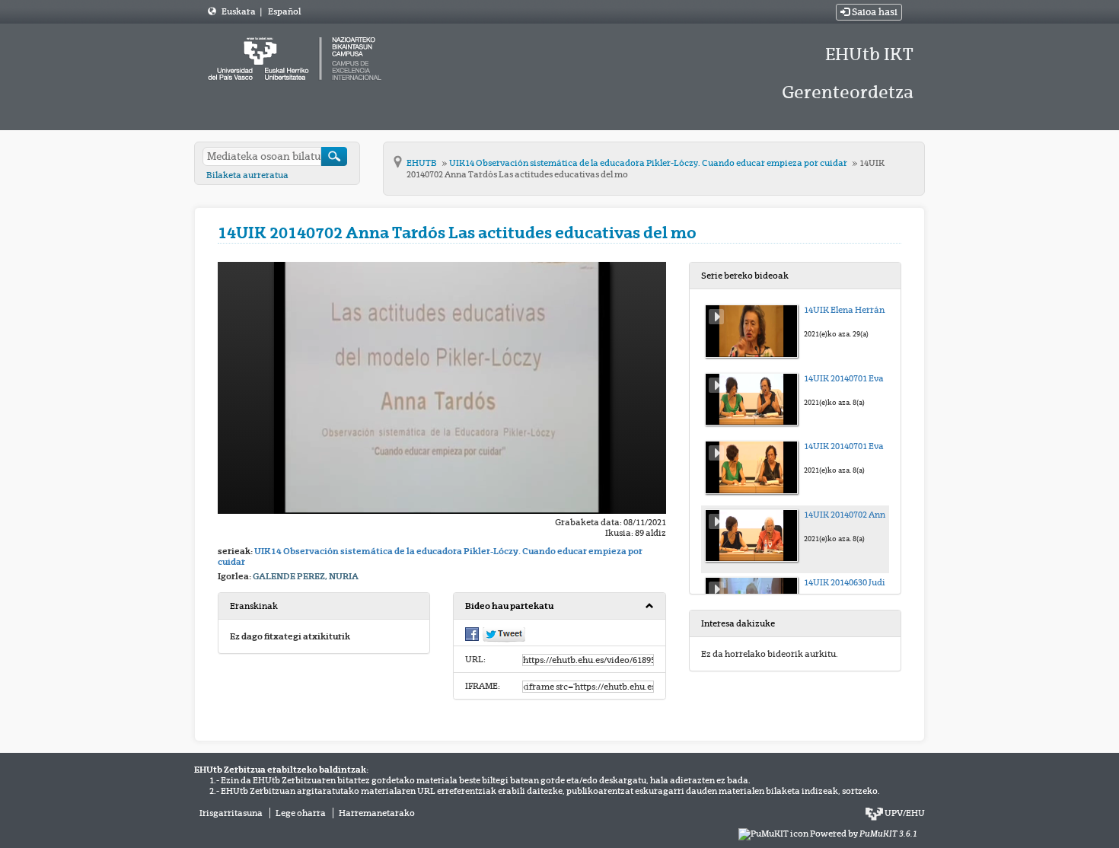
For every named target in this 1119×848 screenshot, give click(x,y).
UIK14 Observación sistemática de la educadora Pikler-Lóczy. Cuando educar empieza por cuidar (649, 163)
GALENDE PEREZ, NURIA (306, 576)
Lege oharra (301, 813)
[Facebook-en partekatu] (472, 633)
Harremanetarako (377, 813)
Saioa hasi (873, 12)
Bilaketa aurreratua (247, 175)
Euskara (239, 11)
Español (284, 11)
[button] (559, 606)
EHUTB (422, 163)
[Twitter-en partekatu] (504, 634)
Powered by (863, 833)
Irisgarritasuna (231, 813)
